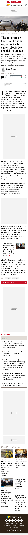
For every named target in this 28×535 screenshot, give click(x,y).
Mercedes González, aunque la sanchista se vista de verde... (13, 384)
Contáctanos (18, 523)
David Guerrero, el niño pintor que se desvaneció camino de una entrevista (14, 353)
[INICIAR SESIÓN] (26, 5)
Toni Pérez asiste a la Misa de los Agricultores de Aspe (21, 464)
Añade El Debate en (15, 77)
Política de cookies (14, 527)
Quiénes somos (9, 523)
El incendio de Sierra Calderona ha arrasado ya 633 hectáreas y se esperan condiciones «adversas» (7, 467)
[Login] (26, 5)
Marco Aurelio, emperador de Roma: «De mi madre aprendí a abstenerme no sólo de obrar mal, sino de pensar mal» (14, 344)
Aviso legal (7, 525)
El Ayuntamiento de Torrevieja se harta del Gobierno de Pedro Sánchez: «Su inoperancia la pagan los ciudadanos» (7, 497)
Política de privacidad (18, 525)
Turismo (8, 278)
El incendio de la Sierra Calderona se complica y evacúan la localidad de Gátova (20, 483)
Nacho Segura (11, 69)
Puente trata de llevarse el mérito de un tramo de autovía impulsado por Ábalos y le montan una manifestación (14, 376)
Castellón (15, 278)
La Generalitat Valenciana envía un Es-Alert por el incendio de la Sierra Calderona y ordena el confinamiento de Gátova (20, 501)
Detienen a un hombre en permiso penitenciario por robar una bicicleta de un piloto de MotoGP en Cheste (9, 248)
